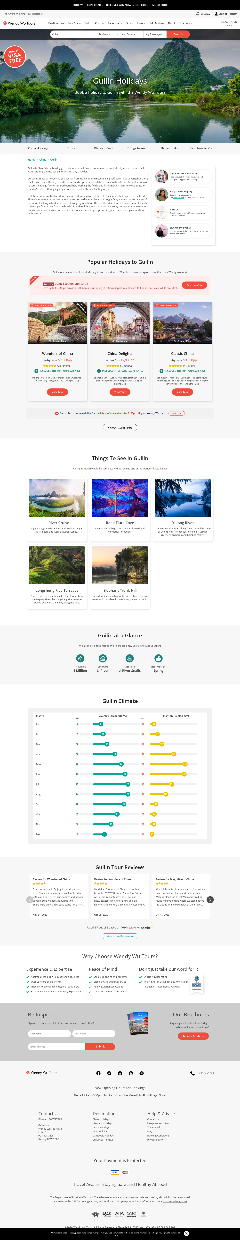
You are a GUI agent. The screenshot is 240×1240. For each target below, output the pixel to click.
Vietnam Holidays (102, 1123)
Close (186, 1233)
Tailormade (115, 23)
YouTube (131, 1073)
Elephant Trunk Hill (120, 590)
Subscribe (176, 413)
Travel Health (154, 1127)
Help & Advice (161, 1113)
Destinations (56, 23)
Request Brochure (193, 1036)
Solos (88, 23)
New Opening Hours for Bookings (120, 1088)
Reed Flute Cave (120, 522)
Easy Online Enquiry (181, 191)
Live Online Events (180, 227)
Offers (129, 23)
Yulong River (183, 522)
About (171, 23)
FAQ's (150, 1131)
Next (210, 899)
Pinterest (141, 1073)
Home (31, 159)
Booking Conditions (158, 1135)
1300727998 (228, 22)
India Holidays (101, 1131)
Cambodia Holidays (104, 1135)
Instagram (120, 1073)
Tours (71, 148)
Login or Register (228, 13)
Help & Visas (156, 23)
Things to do (169, 148)
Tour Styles (74, 23)
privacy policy (96, 1232)
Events (141, 23)
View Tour (57, 392)
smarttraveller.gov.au (175, 1201)
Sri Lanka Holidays (103, 1139)
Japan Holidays (101, 1127)
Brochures (185, 23)
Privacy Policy (155, 1139)
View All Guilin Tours (120, 427)
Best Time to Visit (202, 148)
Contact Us (231, 25)
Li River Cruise (57, 522)
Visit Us (174, 209)
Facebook (98, 1073)
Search (178, 34)
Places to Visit (103, 148)
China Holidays (38, 148)
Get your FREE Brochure (183, 173)
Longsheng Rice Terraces (57, 590)
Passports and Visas (158, 1123)
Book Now (196, 285)
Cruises (99, 23)
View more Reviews (118, 936)
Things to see (136, 148)
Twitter (109, 1073)
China (42, 159)
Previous (29, 899)
